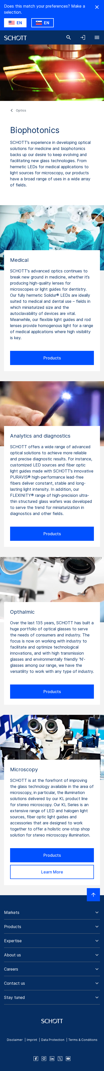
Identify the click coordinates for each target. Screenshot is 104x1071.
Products (52, 357)
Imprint (32, 1040)
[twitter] (60, 1058)
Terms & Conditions (82, 1040)
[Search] (69, 37)
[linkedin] (52, 1058)
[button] (52, 912)
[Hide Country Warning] (97, 7)
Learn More (52, 871)
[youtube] (68, 1058)
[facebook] (36, 1058)
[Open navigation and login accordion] (83, 37)
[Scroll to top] (93, 894)
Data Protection (52, 1040)
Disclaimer (15, 1040)
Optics (21, 110)
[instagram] (44, 1058)
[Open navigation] (97, 37)
